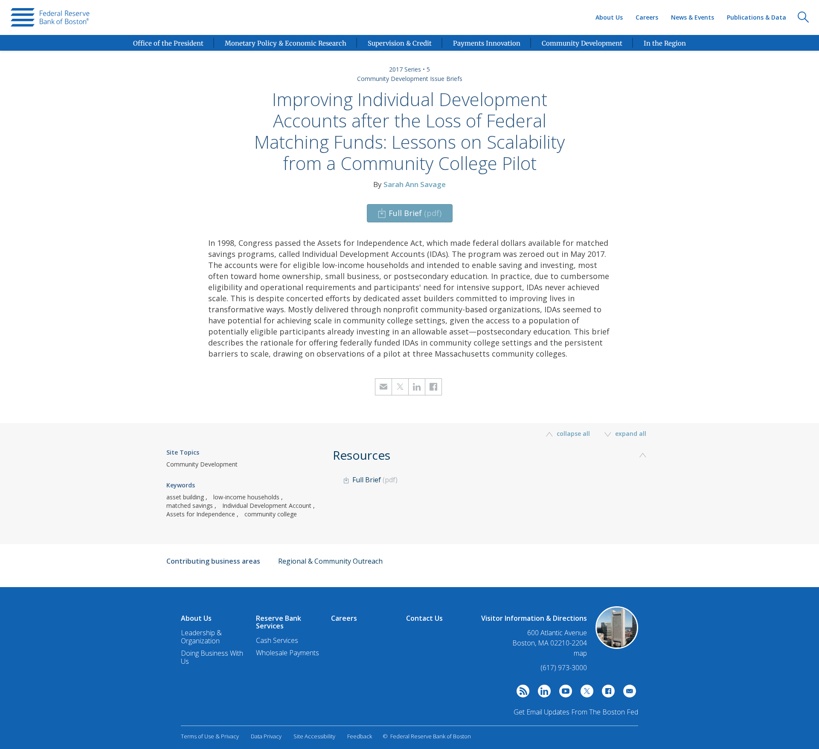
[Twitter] (584, 693)
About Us (609, 17)
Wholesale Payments (287, 652)
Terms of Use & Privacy (210, 736)
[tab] (493, 482)
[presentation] (50, 17)
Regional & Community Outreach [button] (330, 561)
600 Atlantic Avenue (557, 633)
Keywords (180, 485)
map (580, 653)
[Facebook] (606, 693)
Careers (647, 17)
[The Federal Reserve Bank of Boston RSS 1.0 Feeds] (520, 693)
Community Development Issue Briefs (409, 79)
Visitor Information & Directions (534, 618)
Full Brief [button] (415, 213)
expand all (629, 433)
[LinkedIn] (542, 693)
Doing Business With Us (212, 657)
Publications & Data (756, 17)
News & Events (692, 17)
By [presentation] (409, 184)
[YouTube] (563, 693)
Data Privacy (266, 736)
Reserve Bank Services (278, 622)
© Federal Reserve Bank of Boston (427, 736)
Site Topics (182, 452)
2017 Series (405, 69)
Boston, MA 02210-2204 (549, 643)
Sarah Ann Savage (414, 184)
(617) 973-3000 (563, 667)
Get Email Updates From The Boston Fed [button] (576, 712)
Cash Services (277, 640)
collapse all (573, 433)
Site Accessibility (314, 736)
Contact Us (424, 618)
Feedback (359, 736)
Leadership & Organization (201, 636)
